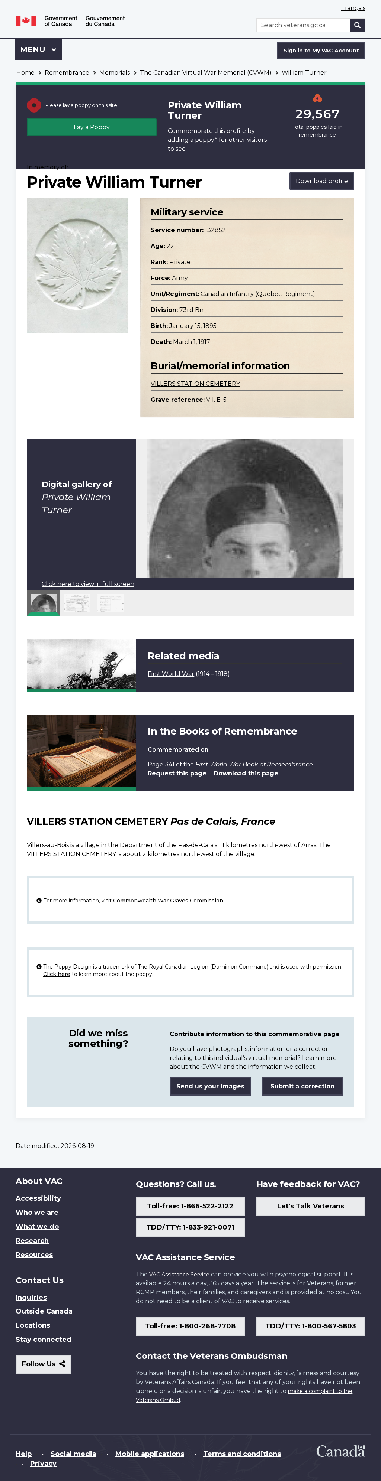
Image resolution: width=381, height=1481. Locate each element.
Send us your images (210, 1086)
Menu (34, 49)
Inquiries (31, 1297)
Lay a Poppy (92, 127)
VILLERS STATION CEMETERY (195, 383)
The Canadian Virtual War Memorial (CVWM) (206, 72)
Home (25, 72)
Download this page (246, 773)
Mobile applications (149, 1454)
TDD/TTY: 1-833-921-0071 (190, 1227)
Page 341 (161, 764)
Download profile (322, 181)
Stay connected (43, 1339)
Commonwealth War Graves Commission (168, 900)
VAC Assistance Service (179, 1274)
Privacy (43, 1463)
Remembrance (67, 72)
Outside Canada (44, 1311)
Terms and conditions (242, 1454)
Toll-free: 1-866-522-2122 (190, 1206)
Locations (33, 1325)
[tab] (43, 603)
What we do (37, 1227)
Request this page (177, 773)
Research (32, 1241)
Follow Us (46, 1367)
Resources (34, 1255)
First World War (171, 673)
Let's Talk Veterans (310, 1206)
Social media (73, 1454)
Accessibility (38, 1198)
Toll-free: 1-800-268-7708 (190, 1326)
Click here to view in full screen (88, 583)
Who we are (37, 1212)
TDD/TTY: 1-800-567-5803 (310, 1326)
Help (24, 1454)
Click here (56, 974)
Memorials (114, 72)
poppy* (206, 139)
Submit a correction (302, 1086)
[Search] (357, 25)
